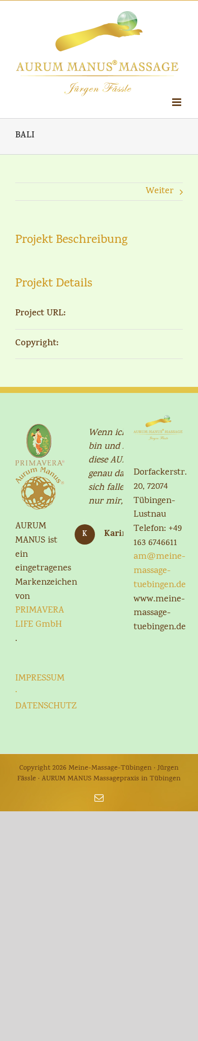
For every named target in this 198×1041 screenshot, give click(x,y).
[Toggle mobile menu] (177, 102)
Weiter (160, 191)
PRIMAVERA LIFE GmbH (39, 618)
